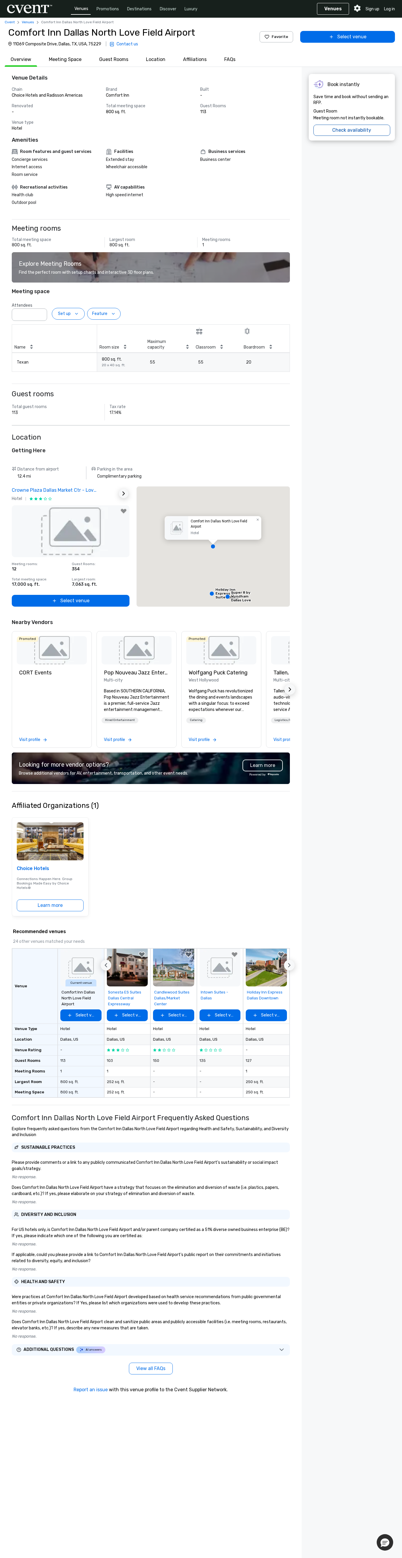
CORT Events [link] (35, 672)
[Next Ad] (123, 493)
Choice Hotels (33, 868)
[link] (52, 650)
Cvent (10, 22)
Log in (389, 8)
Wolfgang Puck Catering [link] (218, 672)
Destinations (139, 8)
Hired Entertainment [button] (120, 720)
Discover (168, 8)
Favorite (280, 36)
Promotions (108, 8)
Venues (81, 8)
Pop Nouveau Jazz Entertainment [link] (136, 672)
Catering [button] (196, 720)
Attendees (22, 305)
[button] (40, 313)
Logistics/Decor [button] (286, 720)
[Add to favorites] (123, 511)
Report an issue (91, 1389)
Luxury (191, 8)
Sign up (372, 8)
